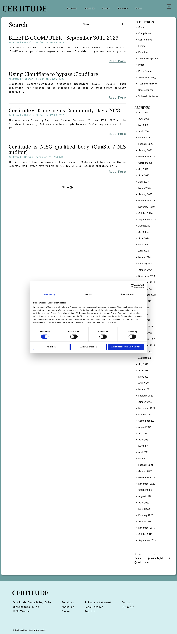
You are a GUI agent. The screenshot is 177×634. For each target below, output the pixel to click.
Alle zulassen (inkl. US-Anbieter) (125, 347)
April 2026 (143, 131)
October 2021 (145, 414)
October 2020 (145, 490)
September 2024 (147, 219)
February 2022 (145, 395)
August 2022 (144, 358)
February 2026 (145, 144)
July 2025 (143, 169)
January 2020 (145, 521)
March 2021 (144, 458)
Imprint (90, 611)
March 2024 (144, 257)
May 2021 (143, 446)
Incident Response (148, 58)
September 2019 (147, 540)
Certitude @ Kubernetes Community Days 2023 (64, 110)
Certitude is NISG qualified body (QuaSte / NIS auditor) (67, 149)
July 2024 (143, 232)
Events (142, 46)
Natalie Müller (34, 42)
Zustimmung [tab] (49, 294)
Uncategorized (145, 90)
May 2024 (143, 244)
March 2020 (144, 508)
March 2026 (144, 137)
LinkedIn (128, 607)
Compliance (144, 33)
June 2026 (143, 118)
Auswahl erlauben (88, 347)
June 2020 (143, 502)
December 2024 (146, 200)
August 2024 (144, 225)
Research (123, 8)
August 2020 (144, 496)
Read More (117, 61)
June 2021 (143, 439)
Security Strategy (147, 77)
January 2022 (145, 402)
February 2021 (145, 465)
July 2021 (143, 433)
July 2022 (143, 364)
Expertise (143, 52)
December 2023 (146, 276)
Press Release (145, 71)
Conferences (145, 39)
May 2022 (143, 376)
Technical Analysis (148, 83)
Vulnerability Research (149, 96)
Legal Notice (94, 607)
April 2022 (143, 383)
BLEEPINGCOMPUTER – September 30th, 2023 (64, 37)
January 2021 (145, 471)
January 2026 (145, 150)
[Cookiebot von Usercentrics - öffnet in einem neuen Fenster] (132, 286)
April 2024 (143, 251)
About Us (89, 8)
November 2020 (146, 483)
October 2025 (145, 162)
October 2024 (145, 213)
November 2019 (146, 527)
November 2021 (146, 408)
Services (72, 8)
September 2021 (147, 420)
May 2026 (143, 125)
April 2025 (143, 181)
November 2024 (146, 207)
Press (139, 8)
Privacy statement (98, 602)
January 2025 (145, 194)
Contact (127, 602)
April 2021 (143, 452)
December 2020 (146, 477)
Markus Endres (33, 156)
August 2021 (144, 427)
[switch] (74, 337)
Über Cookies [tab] (127, 294)
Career (106, 8)
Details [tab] (88, 294)
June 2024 (143, 238)
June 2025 (143, 175)
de (169, 6)
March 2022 (144, 389)
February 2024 (145, 263)
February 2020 (145, 515)
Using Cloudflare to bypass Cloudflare (53, 74)
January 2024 (145, 269)
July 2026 (143, 112)
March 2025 (144, 188)
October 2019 (145, 534)
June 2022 (143, 370)
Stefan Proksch (34, 78)
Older (65, 187)
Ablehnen (51, 347)
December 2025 (146, 156)
